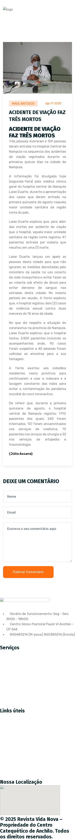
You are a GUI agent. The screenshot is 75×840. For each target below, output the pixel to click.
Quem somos (13, 743)
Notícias (9, 751)
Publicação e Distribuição (23, 680)
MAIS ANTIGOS (23, 103)
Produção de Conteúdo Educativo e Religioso (38, 663)
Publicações (12, 760)
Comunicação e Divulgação (24, 689)
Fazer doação (13, 735)
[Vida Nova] (8, 9)
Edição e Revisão (16, 672)
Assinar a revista (16, 726)
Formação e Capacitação (23, 697)
